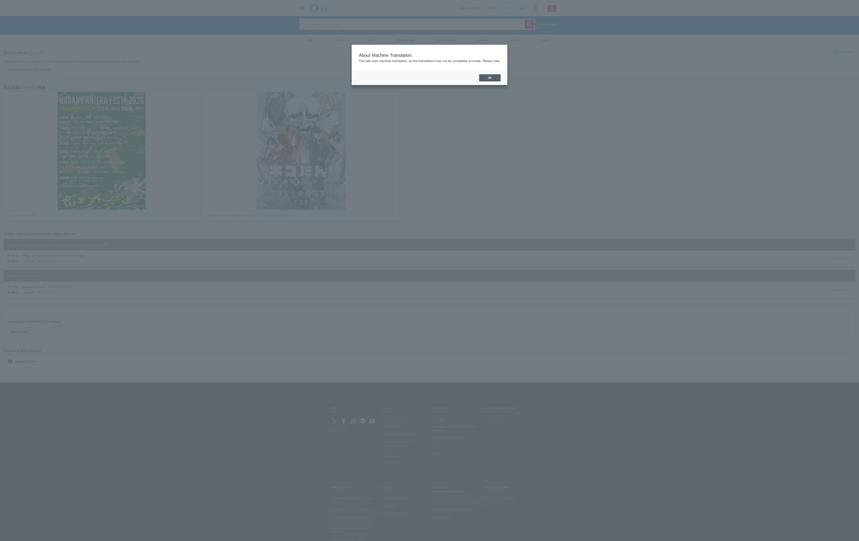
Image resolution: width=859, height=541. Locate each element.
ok (490, 77)
